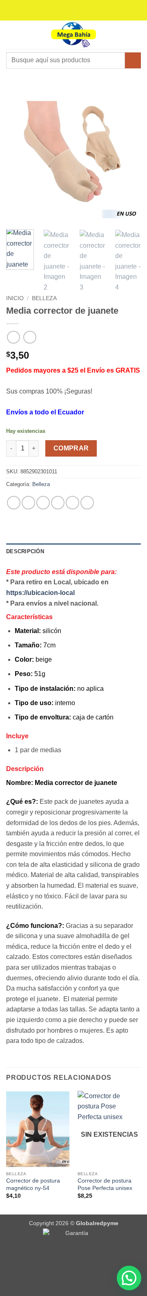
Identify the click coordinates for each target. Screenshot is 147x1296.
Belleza (44, 298)
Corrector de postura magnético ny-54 (33, 1184)
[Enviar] (133, 60)
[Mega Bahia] (73, 34)
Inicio (15, 298)
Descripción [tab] (25, 551)
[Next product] (13, 337)
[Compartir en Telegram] (87, 502)
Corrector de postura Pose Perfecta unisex (105, 1184)
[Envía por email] (58, 502)
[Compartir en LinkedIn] (72, 502)
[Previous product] (29, 337)
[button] (11, 35)
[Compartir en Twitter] (43, 502)
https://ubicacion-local (40, 592)
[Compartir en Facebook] (28, 502)
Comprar (71, 448)
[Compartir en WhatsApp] (13, 502)
